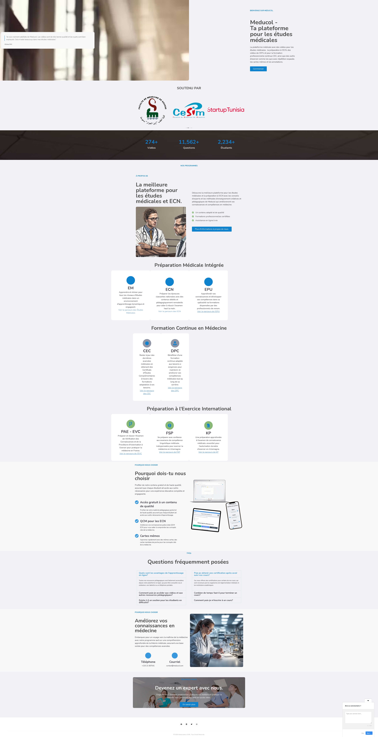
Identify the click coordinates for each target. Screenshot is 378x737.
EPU (208, 289)
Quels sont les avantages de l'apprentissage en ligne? (161, 574)
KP (208, 433)
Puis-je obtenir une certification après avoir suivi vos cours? (215, 574)
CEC (147, 351)
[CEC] (147, 343)
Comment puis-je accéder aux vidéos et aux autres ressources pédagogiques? (161, 594)
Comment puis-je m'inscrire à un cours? (213, 600)
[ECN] (169, 282)
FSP (169, 433)
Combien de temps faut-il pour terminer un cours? (215, 594)
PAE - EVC (130, 431)
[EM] (130, 280)
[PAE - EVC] (130, 424)
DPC (175, 351)
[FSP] (169, 425)
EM (131, 288)
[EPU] (208, 282)
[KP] (208, 425)
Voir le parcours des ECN (169, 311)
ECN (170, 289)
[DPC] (175, 343)
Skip (362, 733)
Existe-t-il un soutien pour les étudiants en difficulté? (160, 601)
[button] (136, 109)
